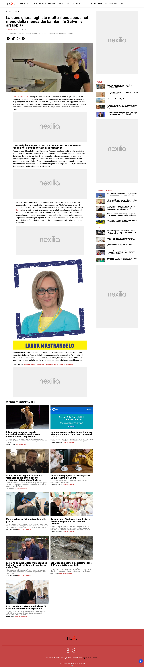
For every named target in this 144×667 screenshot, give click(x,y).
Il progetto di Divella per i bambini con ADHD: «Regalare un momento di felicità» (70, 521)
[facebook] (8, 40)
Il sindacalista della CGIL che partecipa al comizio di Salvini (48, 364)
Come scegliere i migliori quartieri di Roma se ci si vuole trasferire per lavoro (122, 245)
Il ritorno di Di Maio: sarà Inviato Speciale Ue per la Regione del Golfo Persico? (122, 200)
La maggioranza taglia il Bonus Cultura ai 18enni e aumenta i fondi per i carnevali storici (71, 434)
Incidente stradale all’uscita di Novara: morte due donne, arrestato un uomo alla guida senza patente (122, 232)
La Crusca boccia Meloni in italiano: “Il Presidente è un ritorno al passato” (26, 607)
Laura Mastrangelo (20, 97)
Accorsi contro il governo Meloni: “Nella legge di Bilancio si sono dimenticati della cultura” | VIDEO (24, 477)
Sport (78, 4)
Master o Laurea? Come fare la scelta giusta (26, 520)
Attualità (24, 4)
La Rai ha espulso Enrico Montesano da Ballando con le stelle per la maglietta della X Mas (26, 565)
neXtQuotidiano (11, 29)
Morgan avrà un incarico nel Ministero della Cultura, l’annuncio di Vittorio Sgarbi (122, 214)
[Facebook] (67, 649)
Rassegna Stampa (111, 4)
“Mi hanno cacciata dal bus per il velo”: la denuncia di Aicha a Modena (122, 221)
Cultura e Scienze (55, 4)
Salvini (18, 210)
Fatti (85, 4)
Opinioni (92, 4)
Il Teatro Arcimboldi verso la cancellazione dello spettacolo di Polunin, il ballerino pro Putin (23, 434)
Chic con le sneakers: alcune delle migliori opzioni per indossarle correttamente (119, 86)
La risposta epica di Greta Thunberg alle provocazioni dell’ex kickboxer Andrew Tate (122, 107)
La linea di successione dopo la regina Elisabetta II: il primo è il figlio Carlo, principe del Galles (121, 252)
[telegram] (23, 40)
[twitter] (13, 40)
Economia (42, 4)
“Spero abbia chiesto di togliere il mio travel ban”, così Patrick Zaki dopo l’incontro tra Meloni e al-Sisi (121, 208)
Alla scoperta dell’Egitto (116, 99)
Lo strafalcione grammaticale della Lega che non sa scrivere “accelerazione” (122, 113)
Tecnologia (70, 4)
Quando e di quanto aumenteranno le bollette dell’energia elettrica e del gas (121, 238)
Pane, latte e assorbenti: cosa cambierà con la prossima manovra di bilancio (122, 194)
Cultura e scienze (12, 12)
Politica (33, 4)
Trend (99, 4)
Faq (121, 4)
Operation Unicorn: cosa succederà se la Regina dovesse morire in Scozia (122, 259)
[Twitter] (73, 649)
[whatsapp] (18, 40)
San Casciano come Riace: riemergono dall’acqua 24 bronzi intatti (71, 564)
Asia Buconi (10, 444)
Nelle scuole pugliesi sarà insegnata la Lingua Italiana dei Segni (70, 476)
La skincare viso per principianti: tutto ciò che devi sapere (122, 93)
